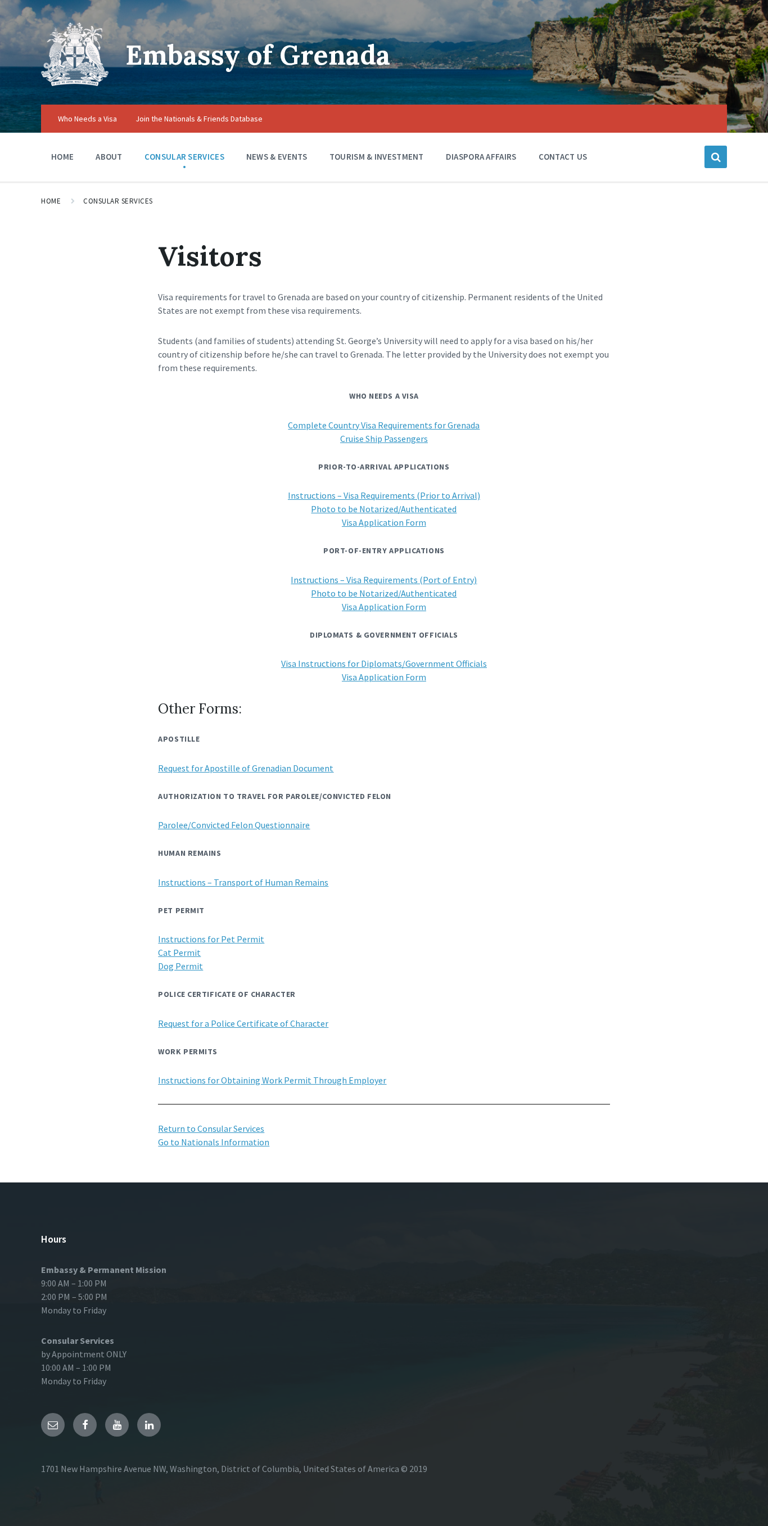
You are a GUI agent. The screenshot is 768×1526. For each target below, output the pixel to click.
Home (62, 156)
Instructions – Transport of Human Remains (243, 882)
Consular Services (184, 156)
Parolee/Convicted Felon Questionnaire (234, 824)
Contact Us (563, 156)
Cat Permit (179, 952)
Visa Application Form (384, 522)
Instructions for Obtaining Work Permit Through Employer (272, 1080)
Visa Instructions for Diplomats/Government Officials (384, 663)
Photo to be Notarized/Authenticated (384, 508)
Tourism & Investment (376, 156)
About (109, 156)
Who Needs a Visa (87, 119)
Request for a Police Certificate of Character (243, 1023)
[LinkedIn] (149, 1425)
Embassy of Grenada (257, 55)
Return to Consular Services (211, 1128)
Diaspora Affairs (481, 156)
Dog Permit (180, 966)
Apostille (222, 768)
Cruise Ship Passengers (384, 438)
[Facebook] (85, 1425)
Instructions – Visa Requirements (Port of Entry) (384, 579)
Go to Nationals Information (213, 1142)
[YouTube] (117, 1425)
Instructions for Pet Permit (211, 939)
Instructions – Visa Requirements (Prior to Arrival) (384, 495)
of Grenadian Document (286, 768)
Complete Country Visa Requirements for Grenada (384, 425)
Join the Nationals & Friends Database (199, 119)
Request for (181, 768)
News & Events (277, 156)
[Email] (53, 1425)
